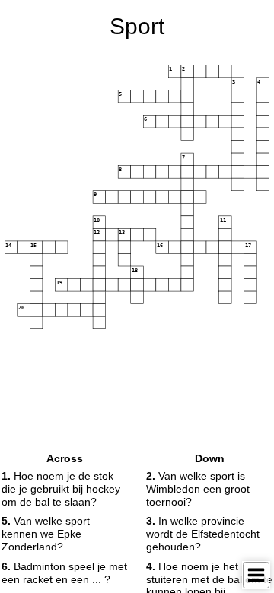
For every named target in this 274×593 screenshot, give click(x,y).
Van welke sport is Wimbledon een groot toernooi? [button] (198, 489)
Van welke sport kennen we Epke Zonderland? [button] (46, 534)
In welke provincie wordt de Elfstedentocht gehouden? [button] (203, 534)
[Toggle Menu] (256, 575)
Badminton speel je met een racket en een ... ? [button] (64, 572)
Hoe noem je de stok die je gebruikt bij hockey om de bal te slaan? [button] (61, 489)
